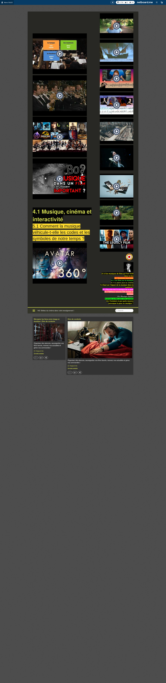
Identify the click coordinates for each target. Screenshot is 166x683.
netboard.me (145, 2)
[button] (161, 2)
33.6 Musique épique (125, 296)
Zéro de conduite (74, 319)
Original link (39, 351)
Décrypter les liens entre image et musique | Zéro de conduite (47, 320)
